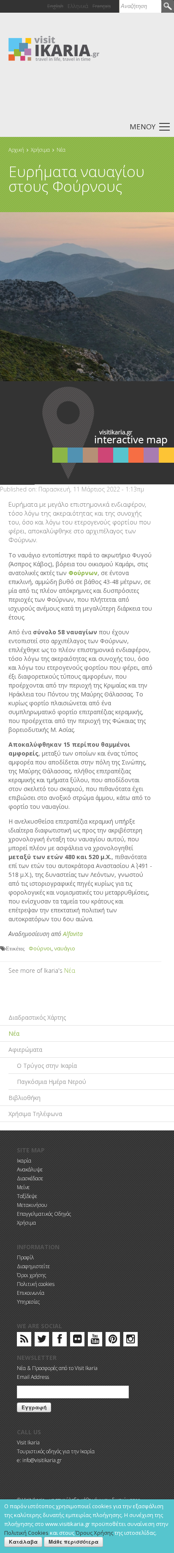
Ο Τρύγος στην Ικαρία (47, 1066)
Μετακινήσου (32, 1205)
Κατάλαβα (23, 1541)
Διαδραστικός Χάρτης (37, 1017)
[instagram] (130, 1340)
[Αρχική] (53, 48)
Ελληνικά (78, 6)
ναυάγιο (64, 948)
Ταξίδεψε (27, 1196)
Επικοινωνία (30, 1292)
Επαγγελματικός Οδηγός (44, 1213)
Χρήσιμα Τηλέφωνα (35, 1114)
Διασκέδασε (30, 1178)
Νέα (61, 149)
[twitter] (41, 1340)
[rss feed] (24, 1340)
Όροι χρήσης (31, 1275)
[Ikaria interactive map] (104, 432)
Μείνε (23, 1187)
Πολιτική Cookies (26, 1533)
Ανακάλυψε (30, 1169)
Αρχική (16, 149)
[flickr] (77, 1340)
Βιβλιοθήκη (24, 1098)
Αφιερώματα (25, 1049)
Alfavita (73, 934)
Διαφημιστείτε (33, 1266)
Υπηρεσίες (28, 1301)
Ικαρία (24, 1160)
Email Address (33, 1377)
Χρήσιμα (40, 149)
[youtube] (95, 1340)
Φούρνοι (40, 948)
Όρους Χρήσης (94, 1533)
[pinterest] (113, 1340)
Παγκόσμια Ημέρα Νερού (51, 1082)
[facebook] (59, 1340)
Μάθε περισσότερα (73, 1541)
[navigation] (87, 126)
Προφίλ (25, 1257)
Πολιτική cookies (35, 1284)
